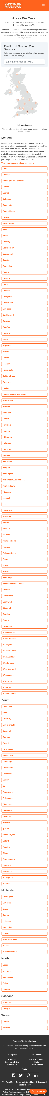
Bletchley (7, 716)
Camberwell (8, 251)
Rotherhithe (8, 593)
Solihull (6, 930)
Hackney (6, 385)
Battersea (7, 196)
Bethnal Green (9, 208)
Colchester (7, 771)
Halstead (6, 819)
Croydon (6, 318)
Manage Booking (37, 1056)
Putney (6, 568)
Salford (6, 980)
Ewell (5, 783)
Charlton (6, 275)
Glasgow (6, 1005)
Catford (6, 269)
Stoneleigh (7, 868)
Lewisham (7, 507)
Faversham (7, 789)
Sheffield (6, 986)
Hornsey (6, 452)
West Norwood (9, 666)
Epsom (5, 777)
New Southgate (9, 538)
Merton (6, 519)
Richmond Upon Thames (12, 580)
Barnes (6, 184)
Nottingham (7, 924)
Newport (6, 1025)
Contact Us (12, 1062)
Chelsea (6, 287)
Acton (5, 165)
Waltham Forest (9, 648)
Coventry (7, 900)
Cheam (6, 281)
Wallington (7, 641)
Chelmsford (7, 764)
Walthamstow (8, 654)
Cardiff (6, 1018)
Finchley (6, 361)
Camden (6, 257)
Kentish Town (8, 483)
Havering (6, 422)
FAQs (37, 1059)
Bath (5, 709)
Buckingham (8, 752)
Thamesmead (8, 629)
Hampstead (7, 397)
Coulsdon (6, 306)
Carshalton (7, 263)
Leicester (6, 918)
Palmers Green (9, 550)
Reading (6, 844)
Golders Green (9, 373)
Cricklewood (8, 312)
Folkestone (7, 795)
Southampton (8, 856)
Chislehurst (7, 300)
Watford (6, 880)
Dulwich (6, 330)
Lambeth (6, 495)
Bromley (6, 239)
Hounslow (7, 458)
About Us (12, 1056)
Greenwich (7, 379)
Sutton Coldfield (9, 936)
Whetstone (7, 678)
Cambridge (7, 758)
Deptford (6, 324)
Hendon (6, 428)
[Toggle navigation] (43, 5)
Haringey (6, 409)
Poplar (5, 562)
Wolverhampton (9, 948)
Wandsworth (8, 660)
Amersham (7, 703)
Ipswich (6, 825)
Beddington (7, 202)
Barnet (5, 190)
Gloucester (7, 801)
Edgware (6, 342)
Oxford (6, 838)
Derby (5, 906)
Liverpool (7, 968)
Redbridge (7, 574)
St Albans (6, 862)
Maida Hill (7, 513)
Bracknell (7, 728)
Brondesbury (8, 245)
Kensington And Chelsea (13, 477)
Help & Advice (37, 1062)
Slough (5, 850)
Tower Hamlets (9, 635)
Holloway (7, 440)
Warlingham (8, 874)
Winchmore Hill (9, 690)
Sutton (5, 617)
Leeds (5, 962)
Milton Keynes (9, 832)
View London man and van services (16, 160)
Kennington (7, 470)
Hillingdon (7, 434)
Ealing (5, 336)
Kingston (6, 489)
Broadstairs (7, 746)
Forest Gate (7, 367)
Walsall (6, 942)
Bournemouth (8, 722)
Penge (5, 556)
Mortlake (6, 532)
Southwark (7, 599)
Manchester (8, 974)
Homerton (7, 446)
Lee (4, 501)
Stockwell (7, 605)
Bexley (6, 214)
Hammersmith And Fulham (13, 391)
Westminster (8, 672)
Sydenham (7, 623)
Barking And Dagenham (12, 177)
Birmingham (8, 894)
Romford (6, 586)
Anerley (6, 171)
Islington (6, 464)
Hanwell (6, 403)
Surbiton (6, 611)
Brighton (6, 734)
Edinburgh (7, 999)
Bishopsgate (8, 220)
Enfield (6, 355)
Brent (5, 232)
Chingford (7, 293)
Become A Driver (12, 1059)
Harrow (6, 416)
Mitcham (6, 525)
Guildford (7, 813)
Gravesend (7, 807)
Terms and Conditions (25, 1079)
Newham (6, 544)
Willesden (7, 684)
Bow (4, 226)
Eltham (5, 348)
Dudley (6, 912)
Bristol (5, 740)
